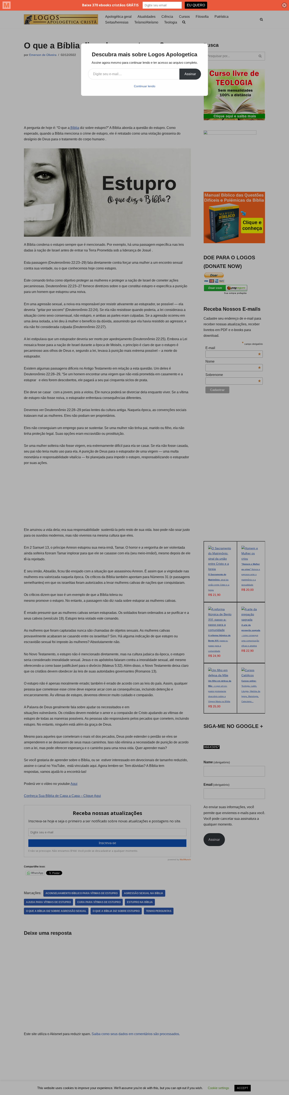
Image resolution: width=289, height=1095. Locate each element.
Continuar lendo (144, 86)
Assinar (190, 74)
